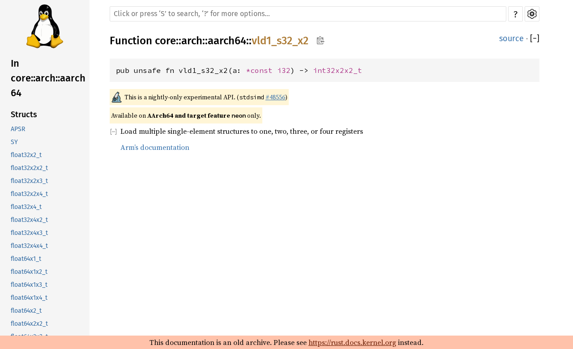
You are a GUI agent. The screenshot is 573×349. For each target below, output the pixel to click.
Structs (24, 114)
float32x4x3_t (29, 233)
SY (14, 142)
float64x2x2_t (29, 324)
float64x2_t (26, 311)
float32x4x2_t (29, 220)
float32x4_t (26, 207)
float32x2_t (26, 155)
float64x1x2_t (29, 272)
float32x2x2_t (29, 168)
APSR (18, 129)
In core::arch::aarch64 (48, 78)
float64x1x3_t (29, 285)
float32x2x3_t (29, 181)
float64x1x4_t (29, 298)
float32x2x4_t (29, 194)
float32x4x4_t (29, 246)
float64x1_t (26, 259)
